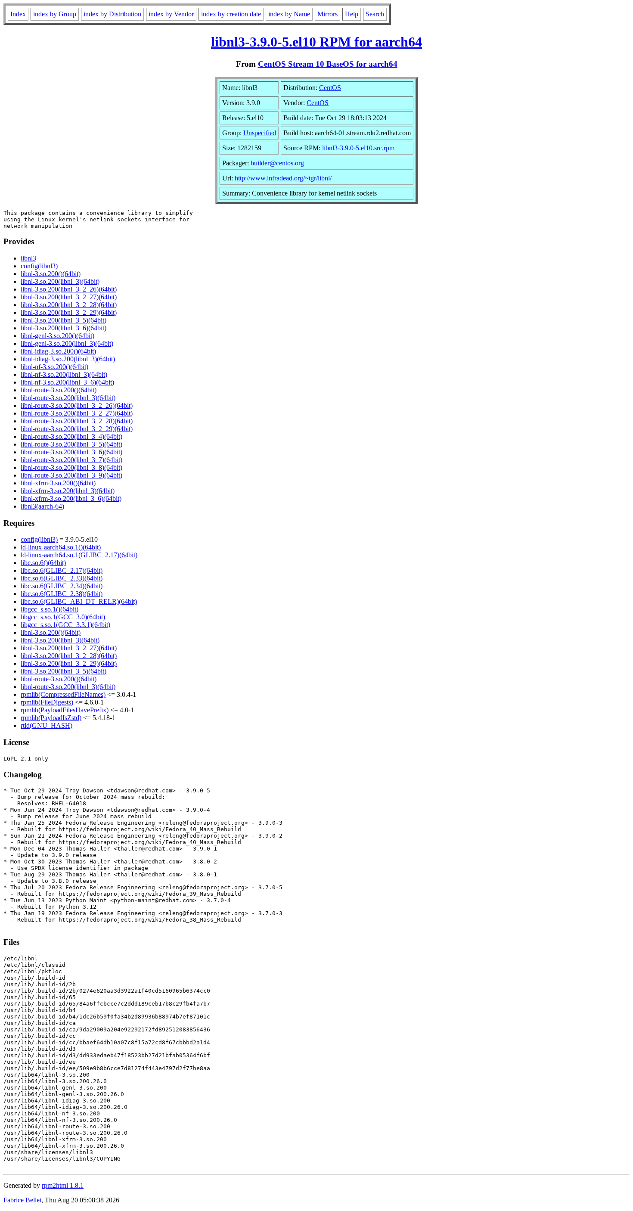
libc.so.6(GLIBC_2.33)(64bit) (61, 578)
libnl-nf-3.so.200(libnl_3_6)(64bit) (67, 382)
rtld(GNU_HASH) (46, 725)
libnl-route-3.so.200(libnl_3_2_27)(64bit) (77, 413)
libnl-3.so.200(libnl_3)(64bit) (60, 281)
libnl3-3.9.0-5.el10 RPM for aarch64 (316, 42)
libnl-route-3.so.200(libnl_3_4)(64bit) (71, 436)
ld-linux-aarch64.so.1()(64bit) (61, 547)
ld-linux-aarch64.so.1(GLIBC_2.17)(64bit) (79, 555)
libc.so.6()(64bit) (43, 562)
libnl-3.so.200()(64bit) (51, 273)
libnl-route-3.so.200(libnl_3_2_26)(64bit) (77, 405)
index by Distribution (112, 14)
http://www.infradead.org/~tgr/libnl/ (283, 178)
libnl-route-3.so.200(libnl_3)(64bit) (68, 397)
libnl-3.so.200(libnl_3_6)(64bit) (63, 328)
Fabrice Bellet (22, 1200)
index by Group (54, 14)
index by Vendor (171, 14)
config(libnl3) (39, 266)
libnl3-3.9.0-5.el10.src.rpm (358, 148)
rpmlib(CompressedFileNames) (63, 694)
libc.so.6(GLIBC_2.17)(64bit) (61, 570)
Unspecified (259, 133)
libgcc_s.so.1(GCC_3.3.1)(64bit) (65, 624)
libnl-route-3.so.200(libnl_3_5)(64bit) (71, 444)
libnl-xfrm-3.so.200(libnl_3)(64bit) (68, 490)
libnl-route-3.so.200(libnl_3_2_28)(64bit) (77, 421)
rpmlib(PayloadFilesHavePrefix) (65, 710)
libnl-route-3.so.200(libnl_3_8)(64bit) (71, 467)
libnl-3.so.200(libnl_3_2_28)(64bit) (69, 304)
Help (351, 14)
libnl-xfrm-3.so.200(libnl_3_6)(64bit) (71, 498)
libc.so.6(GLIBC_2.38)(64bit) (61, 593)
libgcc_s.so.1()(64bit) (49, 609)
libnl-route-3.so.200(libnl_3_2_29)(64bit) (77, 428)
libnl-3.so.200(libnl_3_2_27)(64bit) (69, 297)
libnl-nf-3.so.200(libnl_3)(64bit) (64, 374)
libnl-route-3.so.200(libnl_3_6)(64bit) (71, 452)
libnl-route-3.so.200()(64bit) (58, 390)
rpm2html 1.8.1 (63, 1185)
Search (375, 14)
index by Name (289, 14)
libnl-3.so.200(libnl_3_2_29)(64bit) (69, 312)
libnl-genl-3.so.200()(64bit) (57, 335)
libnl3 (28, 258)
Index (18, 14)
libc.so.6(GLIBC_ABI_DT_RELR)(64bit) (79, 601)
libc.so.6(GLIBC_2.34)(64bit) (61, 586)
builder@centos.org (277, 163)
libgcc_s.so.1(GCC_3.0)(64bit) (63, 617)
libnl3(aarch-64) (42, 506)
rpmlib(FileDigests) (47, 702)
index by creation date (231, 14)
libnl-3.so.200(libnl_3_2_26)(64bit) (69, 289)
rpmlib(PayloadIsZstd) (51, 717)
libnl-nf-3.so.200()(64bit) (54, 366)
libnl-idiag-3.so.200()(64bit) (58, 351)
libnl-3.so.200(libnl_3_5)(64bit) (63, 320)
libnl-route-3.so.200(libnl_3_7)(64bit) (71, 459)
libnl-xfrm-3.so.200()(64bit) (58, 483)
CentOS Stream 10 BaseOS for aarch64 (327, 63)
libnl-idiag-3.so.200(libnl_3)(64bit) (68, 359)
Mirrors (327, 14)
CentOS (330, 87)
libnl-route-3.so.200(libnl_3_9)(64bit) (71, 475)
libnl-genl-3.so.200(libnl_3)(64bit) (67, 343)
